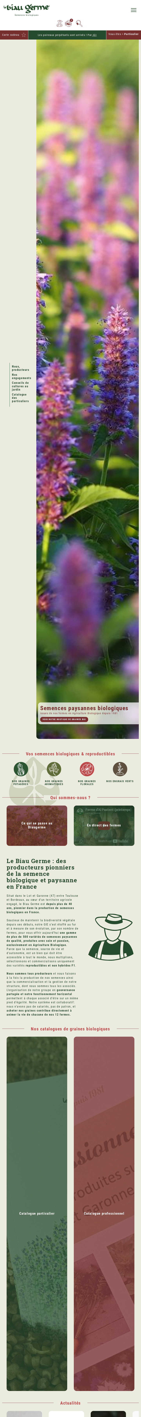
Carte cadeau (10, 34)
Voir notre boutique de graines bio (64, 719)
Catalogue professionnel (104, 1213)
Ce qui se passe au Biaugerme (37, 825)
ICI (94, 35)
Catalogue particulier (37, 1213)
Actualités (70, 1403)
